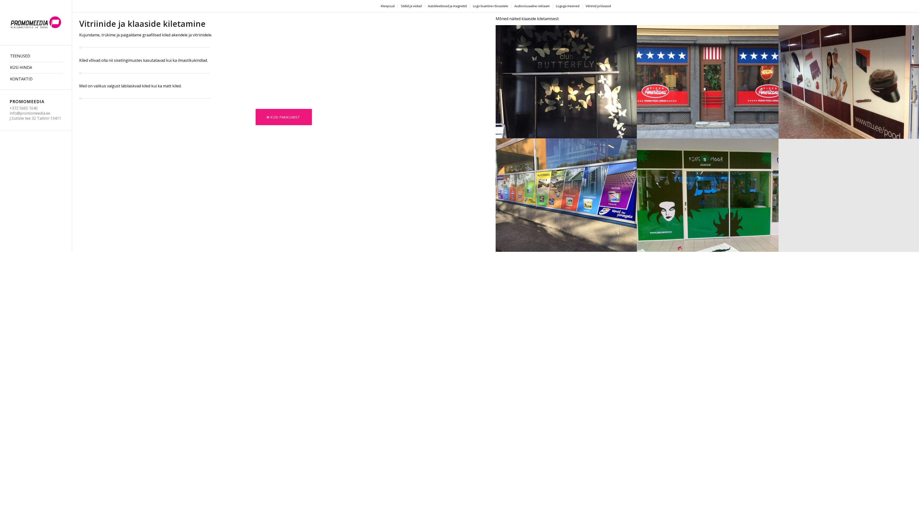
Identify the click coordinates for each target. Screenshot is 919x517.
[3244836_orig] (566, 81)
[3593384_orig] (566, 195)
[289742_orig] (708, 195)
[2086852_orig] (708, 81)
